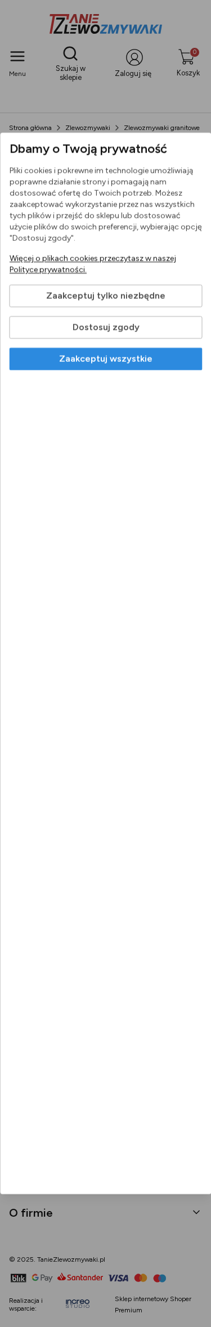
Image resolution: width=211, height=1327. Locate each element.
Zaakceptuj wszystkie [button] (105, 358)
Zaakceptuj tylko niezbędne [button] (105, 295)
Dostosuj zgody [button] (105, 327)
